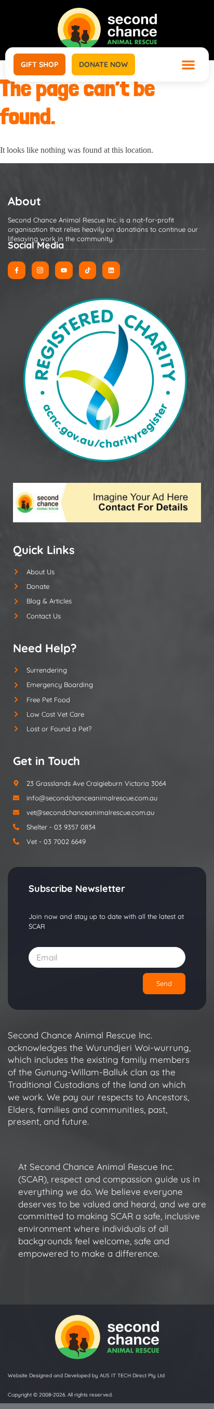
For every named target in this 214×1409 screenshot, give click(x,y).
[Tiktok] (88, 270)
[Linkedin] (111, 270)
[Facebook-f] (16, 270)
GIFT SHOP (39, 64)
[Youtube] (64, 270)
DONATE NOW (103, 64)
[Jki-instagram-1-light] (40, 270)
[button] (188, 64)
